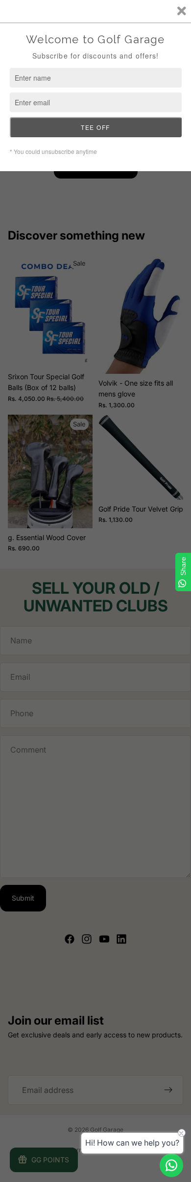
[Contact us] (171, 1165)
